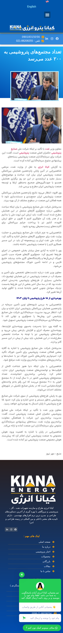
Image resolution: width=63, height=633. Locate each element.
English (31, 7)
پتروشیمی (24, 153)
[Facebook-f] (57, 38)
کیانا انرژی (43, 167)
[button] (47, 15)
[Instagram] (51, 38)
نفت (47, 149)
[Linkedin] (46, 38)
